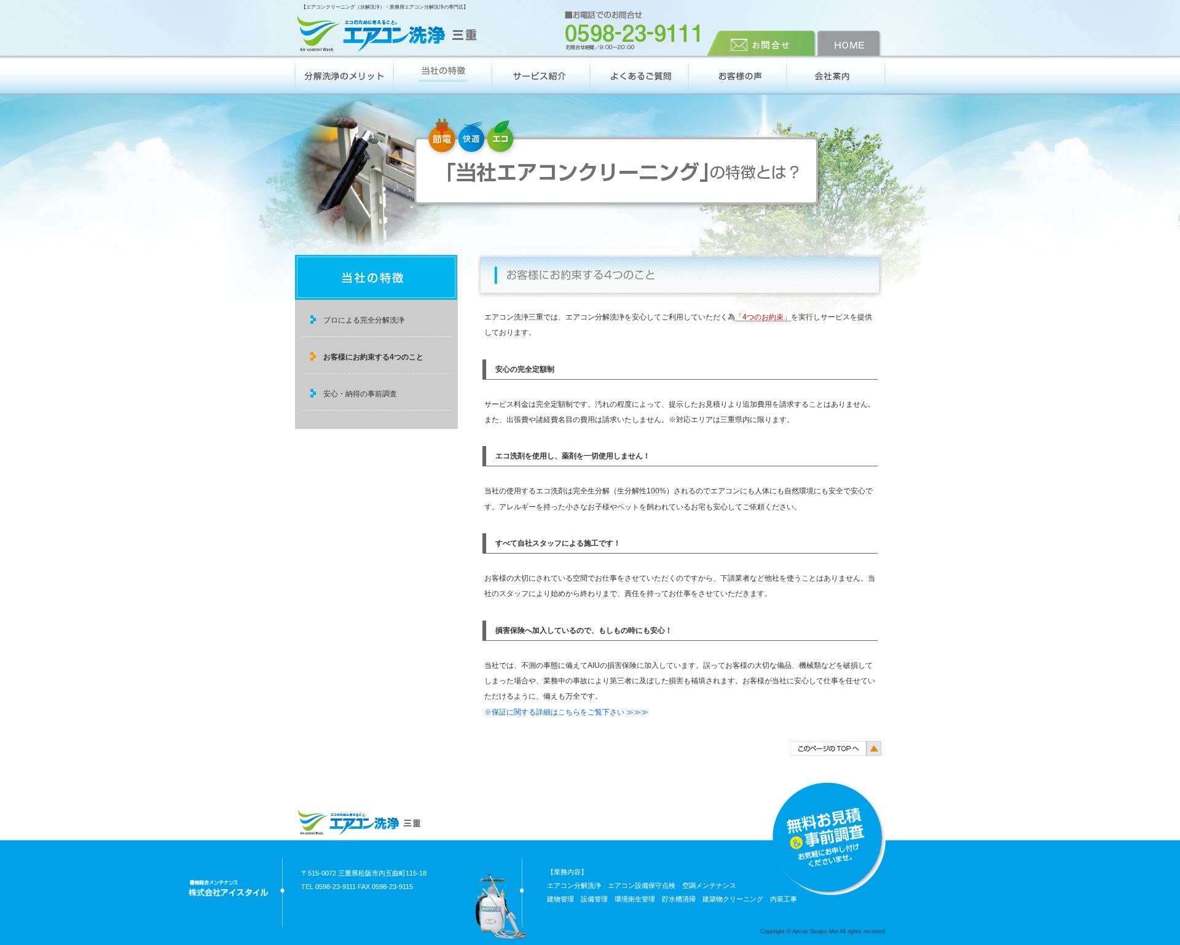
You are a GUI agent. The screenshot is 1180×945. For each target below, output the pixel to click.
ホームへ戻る (851, 43)
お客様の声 (737, 75)
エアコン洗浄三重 (387, 34)
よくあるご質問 (639, 75)
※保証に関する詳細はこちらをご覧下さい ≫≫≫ (566, 712)
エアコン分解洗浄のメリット (344, 75)
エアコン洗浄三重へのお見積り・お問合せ (762, 43)
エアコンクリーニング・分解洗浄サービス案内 (541, 75)
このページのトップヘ (836, 748)
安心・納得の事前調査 (360, 394)
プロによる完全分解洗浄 (363, 320)
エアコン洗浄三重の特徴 (442, 75)
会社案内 (836, 75)
